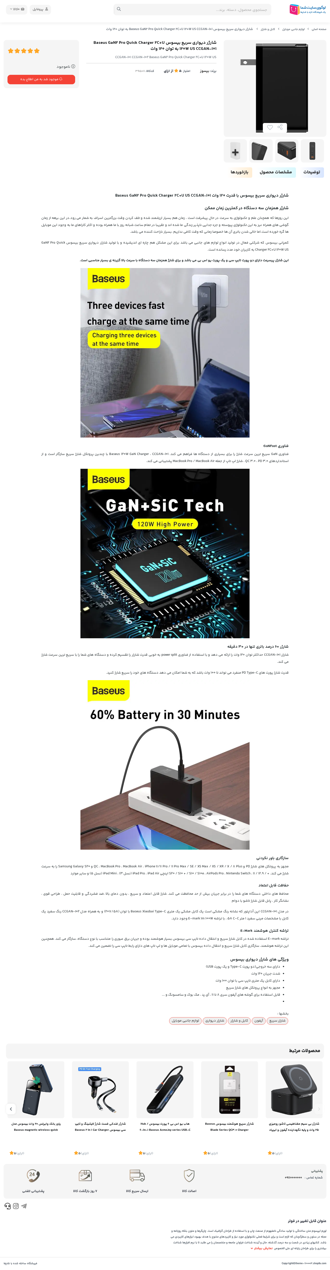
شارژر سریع (277, 1021)
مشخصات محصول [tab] (276, 172)
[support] (8, 1207)
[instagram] (16, 1207)
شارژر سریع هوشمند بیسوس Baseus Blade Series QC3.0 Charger (229, 1127)
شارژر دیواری (214, 1021)
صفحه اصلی (319, 29)
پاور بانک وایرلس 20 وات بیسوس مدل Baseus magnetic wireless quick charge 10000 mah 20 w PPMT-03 (36, 1127)
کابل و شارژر (268, 29)
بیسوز (204, 71)
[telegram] (24, 1207)
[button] (319, 1109)
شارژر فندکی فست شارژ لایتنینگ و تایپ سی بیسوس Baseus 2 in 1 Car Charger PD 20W (100, 1127)
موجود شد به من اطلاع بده (39, 79)
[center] (119, 9)
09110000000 (293, 1177)
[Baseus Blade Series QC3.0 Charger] (229, 1089)
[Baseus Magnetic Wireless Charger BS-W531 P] (294, 1089)
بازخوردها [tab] (239, 172)
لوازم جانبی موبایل (293, 29)
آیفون (258, 1021)
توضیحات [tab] (311, 172)
